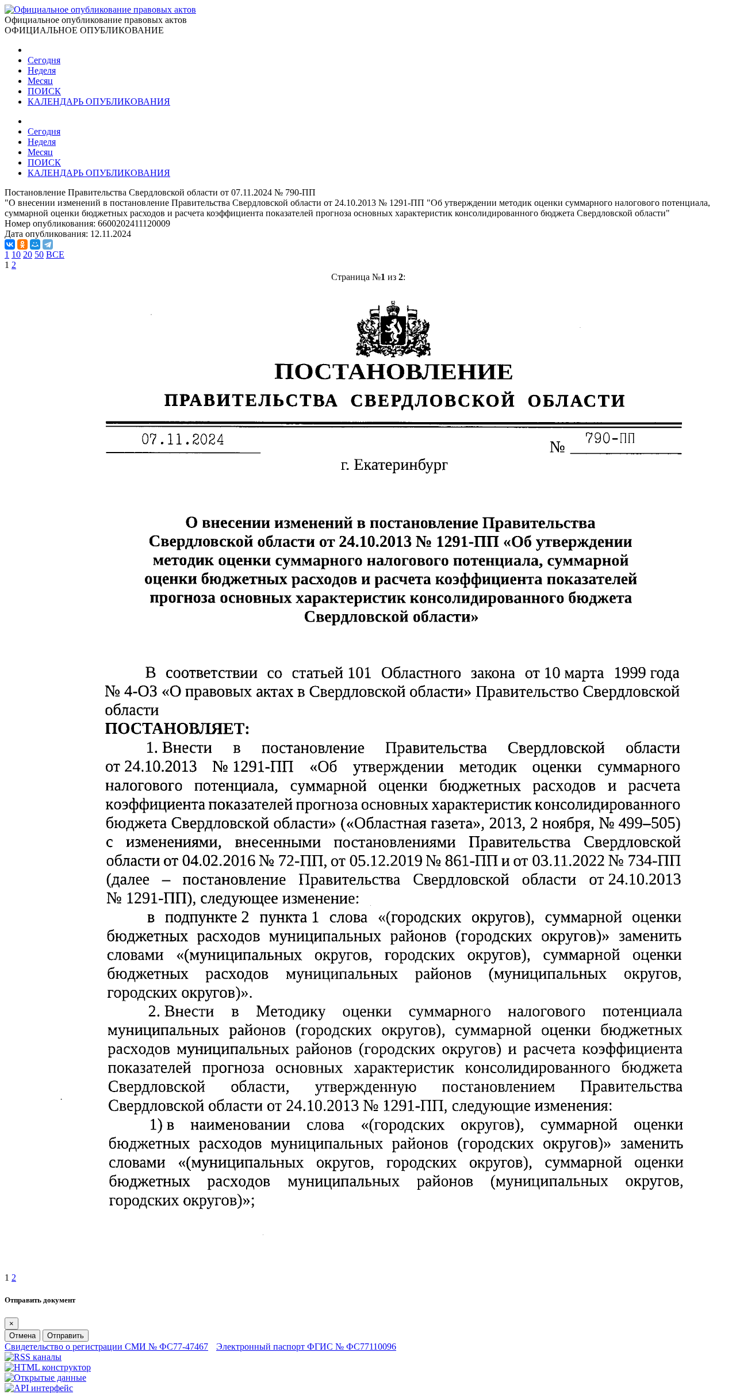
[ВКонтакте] (10, 244)
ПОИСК (44, 91)
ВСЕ (55, 254)
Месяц (40, 81)
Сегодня (44, 60)
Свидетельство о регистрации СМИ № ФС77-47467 (106, 1346)
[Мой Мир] (35, 244)
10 (16, 254)
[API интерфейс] (39, 1388)
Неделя (42, 70)
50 (39, 254)
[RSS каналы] (33, 1357)
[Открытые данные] (45, 1377)
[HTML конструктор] (48, 1367)
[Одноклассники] (22, 244)
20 (27, 254)
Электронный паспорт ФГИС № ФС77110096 (306, 1346)
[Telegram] (48, 244)
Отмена (22, 1335)
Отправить (65, 1335)
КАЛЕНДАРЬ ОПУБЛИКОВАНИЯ (99, 101)
